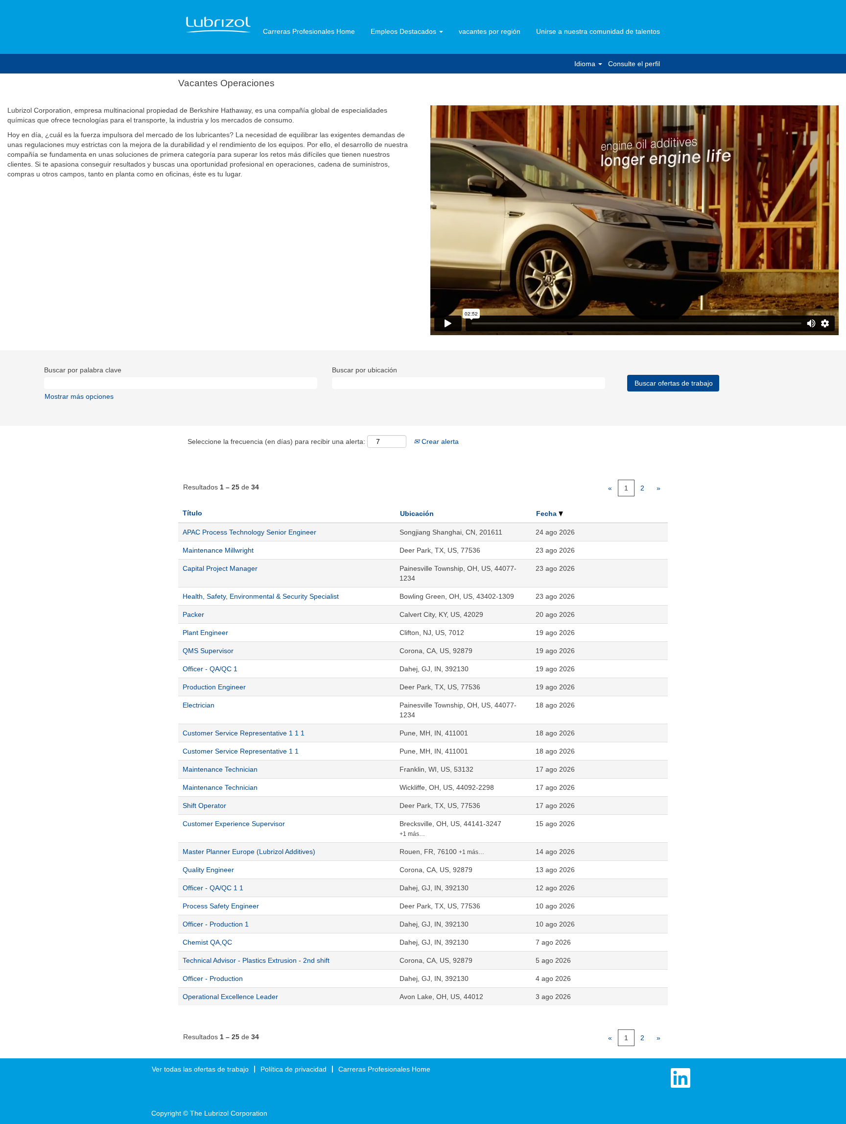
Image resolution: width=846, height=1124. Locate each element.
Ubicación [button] (417, 513)
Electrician (198, 705)
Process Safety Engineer (221, 906)
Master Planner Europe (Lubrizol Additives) (249, 851)
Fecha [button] (547, 513)
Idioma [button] (585, 64)
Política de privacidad (293, 1069)
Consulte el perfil (634, 64)
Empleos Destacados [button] (404, 31)
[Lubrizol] (218, 25)
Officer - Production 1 (216, 924)
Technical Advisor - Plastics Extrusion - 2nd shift (256, 960)
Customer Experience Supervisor (234, 824)
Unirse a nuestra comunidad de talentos (598, 31)
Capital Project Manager (220, 568)
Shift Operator (204, 805)
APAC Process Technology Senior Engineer (249, 532)
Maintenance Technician (220, 769)
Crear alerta (439, 441)
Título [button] (192, 513)
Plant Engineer (205, 632)
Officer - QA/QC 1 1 (213, 888)
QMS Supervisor (208, 651)
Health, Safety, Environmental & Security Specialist (261, 596)
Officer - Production (213, 978)
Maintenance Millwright (218, 550)
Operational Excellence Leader (230, 997)
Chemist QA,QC (207, 942)
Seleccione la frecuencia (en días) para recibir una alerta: (276, 441)
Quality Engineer (208, 870)
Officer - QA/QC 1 (210, 669)
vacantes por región (489, 31)
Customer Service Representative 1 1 (241, 751)
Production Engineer (214, 687)
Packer (193, 614)
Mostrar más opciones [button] (79, 396)
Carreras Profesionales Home (309, 31)
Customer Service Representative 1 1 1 (244, 733)
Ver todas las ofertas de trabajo (200, 1069)
